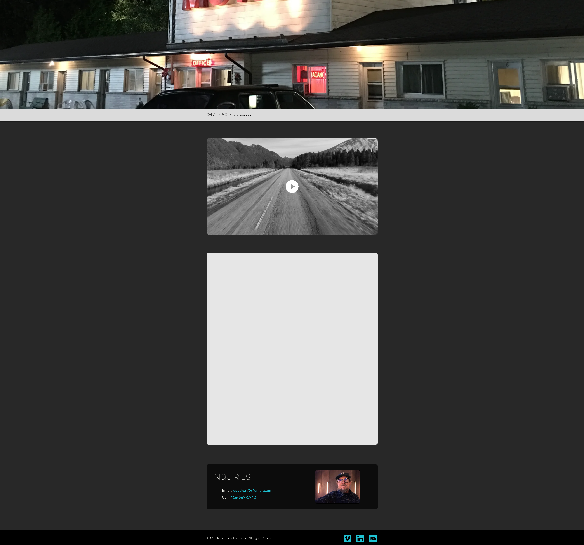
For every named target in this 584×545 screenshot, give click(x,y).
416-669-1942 (243, 497)
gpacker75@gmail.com (252, 490)
